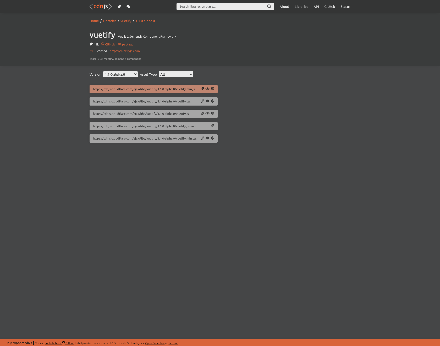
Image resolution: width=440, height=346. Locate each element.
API (316, 6)
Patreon (173, 343)
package (127, 44)
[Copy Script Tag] (207, 89)
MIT (93, 51)
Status (345, 6)
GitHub (329, 6)
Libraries (301, 6)
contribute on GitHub (59, 343)
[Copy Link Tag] (207, 101)
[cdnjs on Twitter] (119, 6)
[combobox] (120, 74)
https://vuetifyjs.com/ (125, 51)
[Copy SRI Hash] (212, 89)
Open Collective (155, 343)
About (284, 6)
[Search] (269, 6)
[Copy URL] (202, 89)
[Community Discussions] (128, 6)
